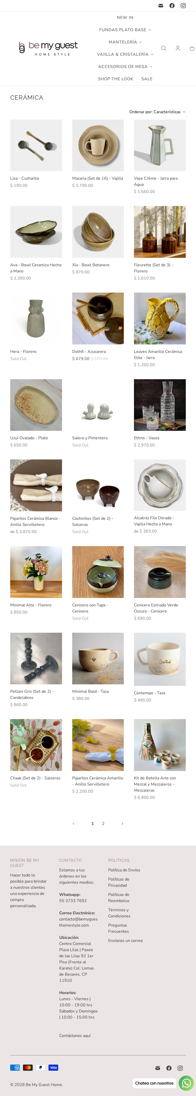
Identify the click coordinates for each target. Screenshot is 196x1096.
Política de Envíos (124, 870)
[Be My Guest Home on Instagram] (183, 5)
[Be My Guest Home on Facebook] (172, 5)
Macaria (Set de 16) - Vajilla (97, 178)
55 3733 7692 (73, 901)
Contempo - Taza (149, 693)
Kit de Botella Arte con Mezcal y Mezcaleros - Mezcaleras (155, 784)
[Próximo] (122, 823)
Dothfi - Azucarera (89, 351)
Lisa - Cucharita (24, 178)
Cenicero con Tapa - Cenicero (90, 608)
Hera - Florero (23, 351)
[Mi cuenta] (178, 48)
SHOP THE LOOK (115, 79)
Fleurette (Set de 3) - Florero (153, 268)
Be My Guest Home (44, 1085)
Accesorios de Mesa (123, 67)
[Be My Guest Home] (48, 48)
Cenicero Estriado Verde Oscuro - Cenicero (156, 608)
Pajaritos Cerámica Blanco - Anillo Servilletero (35, 521)
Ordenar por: (155, 112)
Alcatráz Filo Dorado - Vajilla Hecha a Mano (154, 521)
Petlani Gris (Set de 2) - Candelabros (32, 694)
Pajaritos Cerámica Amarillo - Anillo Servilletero (97, 781)
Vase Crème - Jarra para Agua (156, 181)
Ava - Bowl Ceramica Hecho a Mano (36, 268)
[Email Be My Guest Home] (160, 5)
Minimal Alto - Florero (31, 605)
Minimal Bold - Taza (90, 691)
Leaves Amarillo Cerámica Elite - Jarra (158, 355)
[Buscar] (163, 48)
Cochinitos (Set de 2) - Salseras (92, 521)
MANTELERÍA (123, 42)
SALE (147, 79)
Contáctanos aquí (75, 1036)
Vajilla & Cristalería (123, 54)
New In (125, 17)
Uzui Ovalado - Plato (29, 438)
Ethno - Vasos (147, 438)
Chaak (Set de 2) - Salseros (35, 778)
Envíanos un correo (125, 940)
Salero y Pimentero (90, 438)
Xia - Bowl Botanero (90, 265)
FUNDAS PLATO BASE (122, 30)
